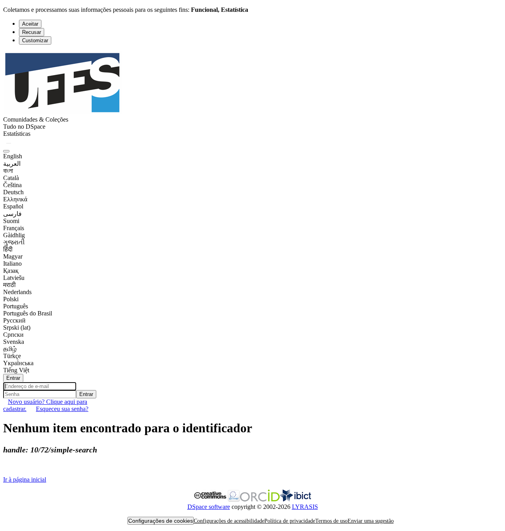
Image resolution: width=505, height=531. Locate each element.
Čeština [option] (12, 185)
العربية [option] (12, 163)
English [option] (12, 156)
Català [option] (11, 177)
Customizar (35, 40)
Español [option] (13, 206)
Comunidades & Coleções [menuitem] (35, 119)
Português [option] (15, 306)
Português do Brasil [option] (27, 313)
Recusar (31, 32)
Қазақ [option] (11, 270)
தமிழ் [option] (10, 348)
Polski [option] (11, 299)
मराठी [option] (9, 284)
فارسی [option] (12, 213)
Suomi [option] (11, 221)
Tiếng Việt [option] (16, 370)
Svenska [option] (13, 341)
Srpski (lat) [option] (16, 327)
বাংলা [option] (8, 170)
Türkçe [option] (12, 356)
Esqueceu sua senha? (62, 408)
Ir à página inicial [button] (24, 479)
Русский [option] (14, 320)
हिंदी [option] (8, 249)
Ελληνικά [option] (15, 199)
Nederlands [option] (17, 292)
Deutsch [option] (13, 192)
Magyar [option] (12, 256)
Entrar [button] (13, 378)
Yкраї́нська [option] (18, 363)
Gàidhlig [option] (14, 235)
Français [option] (13, 228)
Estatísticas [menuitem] (16, 133)
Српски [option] (13, 334)
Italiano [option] (12, 263)
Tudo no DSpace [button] (24, 126)
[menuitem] (24, 126)
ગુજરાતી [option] (14, 242)
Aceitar (30, 24)
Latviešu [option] (13, 277)
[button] (62, 112)
